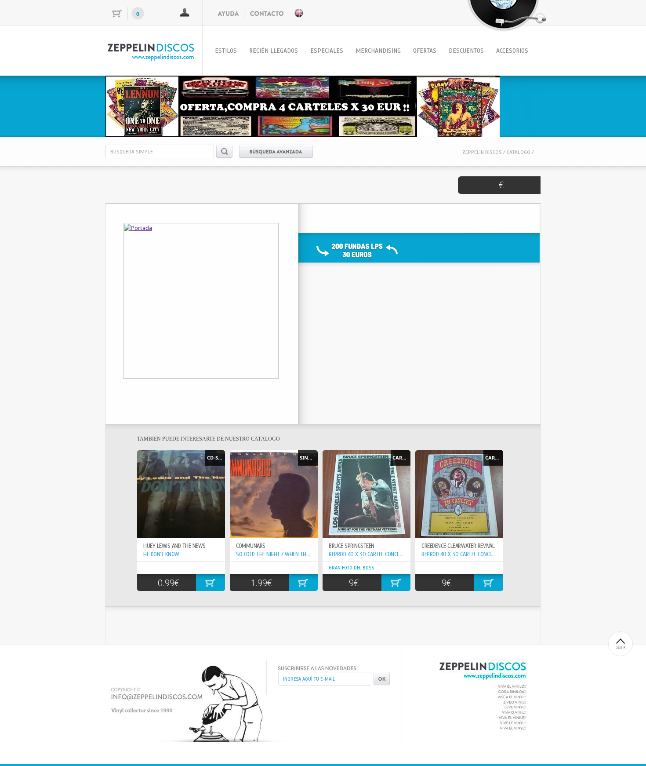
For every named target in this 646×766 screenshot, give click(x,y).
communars (250, 546)
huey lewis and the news (174, 546)
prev (130, 104)
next (516, 104)
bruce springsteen (351, 546)
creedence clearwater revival (457, 546)
